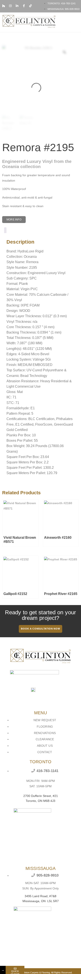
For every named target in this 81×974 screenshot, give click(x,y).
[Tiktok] (30, 5)
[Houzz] (3, 5)
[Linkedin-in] (17, 5)
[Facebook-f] (23, 5)
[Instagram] (10, 5)
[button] (76, 22)
